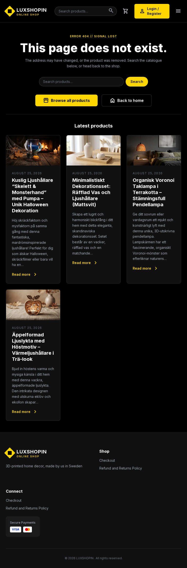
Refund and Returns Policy (120, 468)
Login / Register (150, 11)
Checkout (107, 460)
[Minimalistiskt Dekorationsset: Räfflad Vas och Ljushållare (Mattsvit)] (93, 150)
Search (137, 81)
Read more (25, 274)
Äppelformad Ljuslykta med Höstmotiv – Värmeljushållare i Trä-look (33, 347)
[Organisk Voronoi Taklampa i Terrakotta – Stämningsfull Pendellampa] (154, 150)
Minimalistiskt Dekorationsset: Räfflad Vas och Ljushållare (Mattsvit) (91, 192)
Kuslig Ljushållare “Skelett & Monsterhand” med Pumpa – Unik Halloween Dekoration (32, 195)
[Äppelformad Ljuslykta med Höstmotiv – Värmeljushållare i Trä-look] (33, 305)
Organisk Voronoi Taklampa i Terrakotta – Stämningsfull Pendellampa (153, 192)
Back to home (127, 100)
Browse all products (66, 100)
